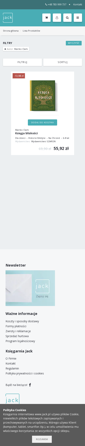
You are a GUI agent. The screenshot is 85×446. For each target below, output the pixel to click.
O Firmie (11, 358)
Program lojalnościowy (20, 341)
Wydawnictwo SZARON (43, 141)
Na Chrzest (54, 137)
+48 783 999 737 (57, 4)
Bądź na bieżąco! (17, 385)
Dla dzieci (20, 137)
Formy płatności (16, 326)
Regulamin (12, 368)
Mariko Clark (17, 48)
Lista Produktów (31, 30)
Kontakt (77, 4)
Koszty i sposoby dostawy (22, 321)
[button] (57, 18)
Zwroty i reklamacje (18, 331)
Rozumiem (42, 439)
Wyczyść (74, 42)
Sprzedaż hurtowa (17, 336)
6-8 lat (66, 137)
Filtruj (22, 62)
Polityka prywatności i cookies (25, 373)
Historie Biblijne (36, 137)
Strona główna (11, 30)
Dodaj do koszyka (42, 122)
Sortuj (63, 62)
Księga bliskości (26, 133)
